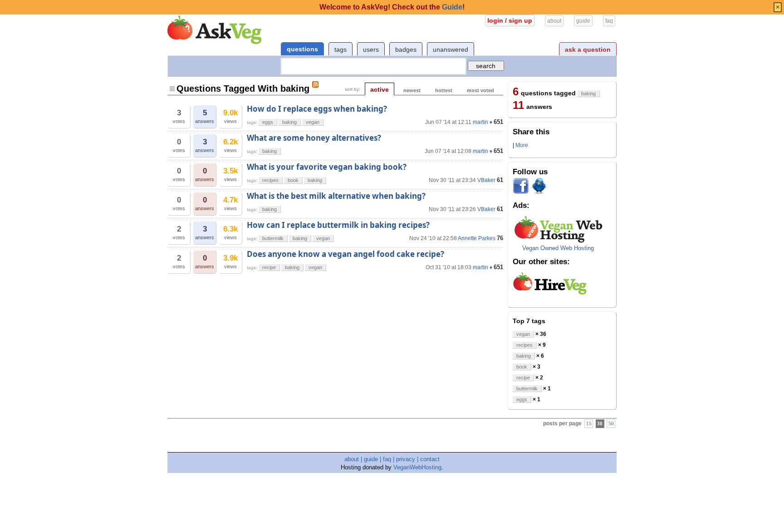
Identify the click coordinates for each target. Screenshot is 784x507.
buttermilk (273, 238)
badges (405, 49)
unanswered (450, 49)
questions (302, 49)
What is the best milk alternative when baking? (336, 196)
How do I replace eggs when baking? (317, 108)
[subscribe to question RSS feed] (315, 84)
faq (609, 21)
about (554, 21)
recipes (270, 180)
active (379, 89)
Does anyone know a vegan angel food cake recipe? (345, 254)
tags (340, 49)
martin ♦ (482, 122)
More (521, 145)
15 (589, 423)
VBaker (486, 180)
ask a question (588, 49)
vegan (312, 122)
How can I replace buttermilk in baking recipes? (338, 225)
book (293, 180)
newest (412, 90)
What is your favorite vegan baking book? (327, 167)
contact (430, 459)
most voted (480, 90)
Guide (452, 7)
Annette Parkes (476, 238)
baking (289, 122)
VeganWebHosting (417, 467)
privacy (405, 459)
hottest (443, 90)
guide (583, 21)
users (371, 49)
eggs (267, 122)
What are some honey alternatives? (314, 138)
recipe (269, 267)
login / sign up (509, 20)
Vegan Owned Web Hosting (558, 248)
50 (611, 423)
